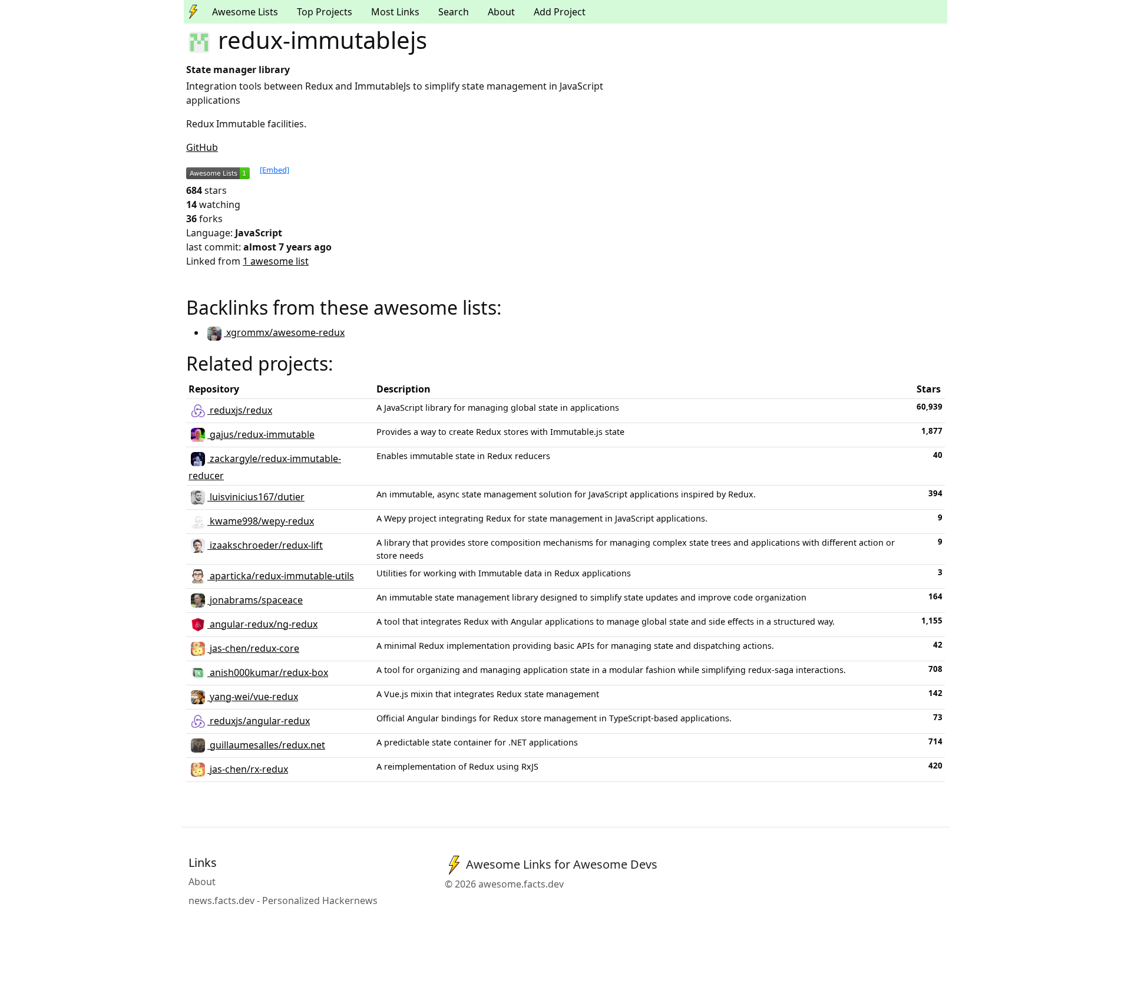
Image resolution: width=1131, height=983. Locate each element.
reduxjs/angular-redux (258, 720)
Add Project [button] (560, 11)
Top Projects (324, 11)
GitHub (202, 147)
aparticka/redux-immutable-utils (280, 575)
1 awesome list (276, 261)
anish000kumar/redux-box (267, 672)
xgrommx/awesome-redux (284, 332)
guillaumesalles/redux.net (266, 744)
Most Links (395, 11)
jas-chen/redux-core (253, 648)
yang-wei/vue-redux (252, 696)
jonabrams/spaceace (255, 599)
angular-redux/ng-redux (262, 624)
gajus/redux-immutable (261, 434)
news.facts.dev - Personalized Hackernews (283, 900)
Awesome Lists (245, 11)
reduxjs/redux (239, 410)
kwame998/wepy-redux (260, 520)
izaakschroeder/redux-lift (265, 545)
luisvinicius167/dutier (256, 496)
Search (453, 11)
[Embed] (274, 169)
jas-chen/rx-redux (247, 769)
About (501, 11)
